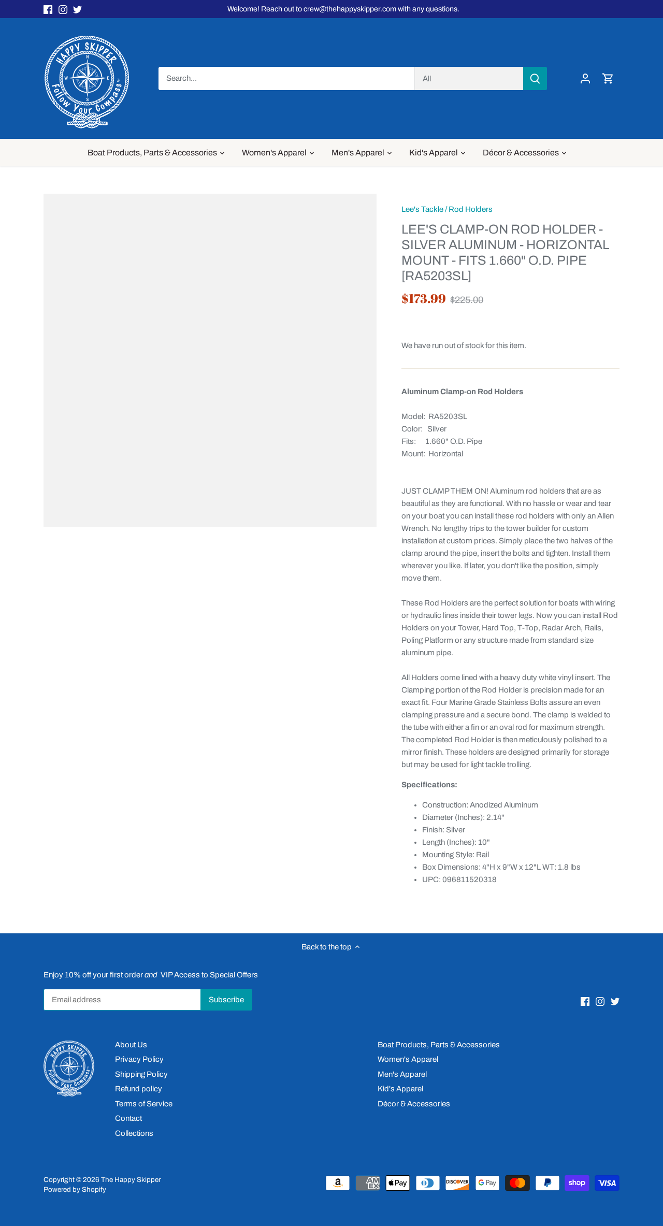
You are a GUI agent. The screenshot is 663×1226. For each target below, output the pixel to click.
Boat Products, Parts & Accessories (439, 1045)
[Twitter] (77, 9)
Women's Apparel (408, 1059)
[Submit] (535, 78)
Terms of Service (143, 1104)
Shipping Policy (141, 1074)
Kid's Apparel (400, 1089)
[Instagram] (63, 9)
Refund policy (138, 1089)
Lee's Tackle (422, 209)
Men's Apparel (402, 1074)
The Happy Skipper (131, 1180)
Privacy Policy (139, 1059)
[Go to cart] (608, 78)
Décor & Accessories (414, 1104)
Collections (134, 1133)
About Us (131, 1045)
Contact (128, 1118)
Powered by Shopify (75, 1189)
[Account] (585, 78)
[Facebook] (48, 9)
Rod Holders (471, 209)
